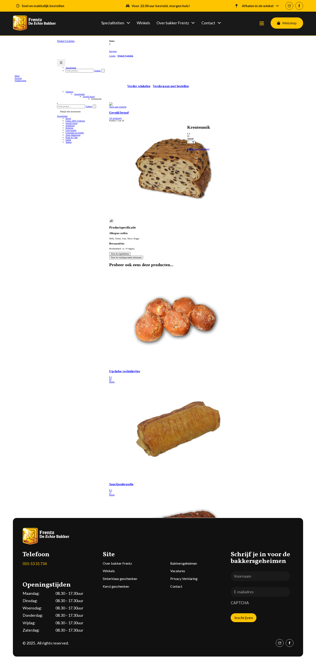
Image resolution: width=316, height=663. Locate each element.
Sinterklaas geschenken (120, 578)
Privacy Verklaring (184, 578)
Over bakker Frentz (172, 22)
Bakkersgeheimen (183, 563)
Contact (208, 22)
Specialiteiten (112, 22)
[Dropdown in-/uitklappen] (277, 6)
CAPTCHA (240, 602)
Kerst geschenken (116, 586)
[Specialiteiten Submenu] (128, 26)
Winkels (143, 22)
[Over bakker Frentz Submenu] (193, 26)
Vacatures (177, 571)
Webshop (289, 23)
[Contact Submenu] (219, 26)
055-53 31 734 (35, 563)
